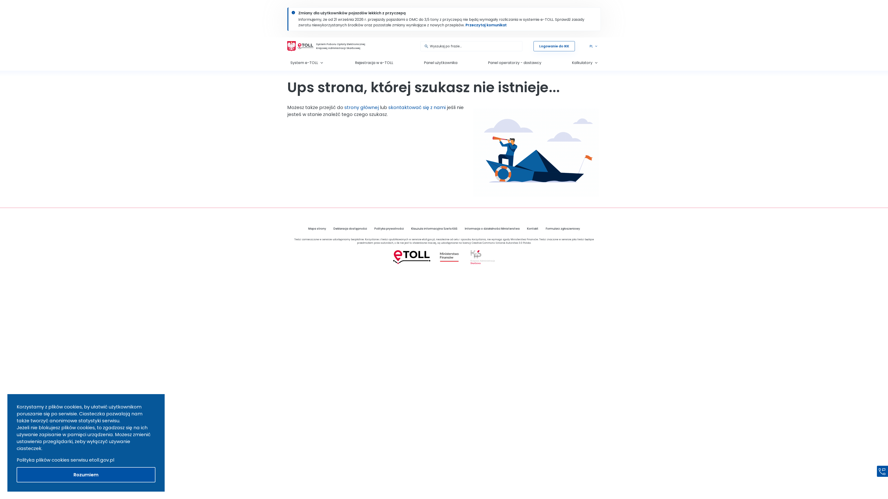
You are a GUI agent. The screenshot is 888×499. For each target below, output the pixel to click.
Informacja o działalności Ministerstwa (492, 229)
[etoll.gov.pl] (411, 257)
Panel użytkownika (440, 62)
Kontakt (532, 229)
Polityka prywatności (389, 229)
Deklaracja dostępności (350, 229)
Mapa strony (317, 229)
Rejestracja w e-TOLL (374, 62)
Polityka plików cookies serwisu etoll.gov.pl (65, 460)
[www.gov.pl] (449, 257)
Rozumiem (86, 475)
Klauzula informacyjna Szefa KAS (434, 229)
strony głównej (361, 107)
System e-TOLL (304, 62)
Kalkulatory (582, 62)
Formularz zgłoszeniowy (563, 229)
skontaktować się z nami (417, 107)
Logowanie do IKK (554, 46)
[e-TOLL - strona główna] (305, 46)
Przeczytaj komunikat (486, 25)
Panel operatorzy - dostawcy (514, 62)
